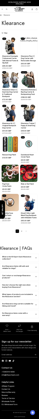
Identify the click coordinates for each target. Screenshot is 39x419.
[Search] (6, 9)
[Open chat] (32, 412)
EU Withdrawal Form (9, 404)
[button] (2, 209)
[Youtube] (10, 361)
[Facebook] (3, 361)
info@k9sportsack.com (10, 375)
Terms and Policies (19, 416)
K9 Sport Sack (22, 412)
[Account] (32, 9)
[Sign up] (35, 355)
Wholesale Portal (8, 401)
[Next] (26, 231)
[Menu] (2, 9)
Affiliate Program (8, 386)
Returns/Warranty (8, 392)
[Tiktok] (13, 361)
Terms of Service (8, 398)
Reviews (5, 395)
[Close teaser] (5, 200)
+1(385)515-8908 (8, 372)
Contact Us (6, 389)
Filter (6, 33)
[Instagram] (6, 361)
